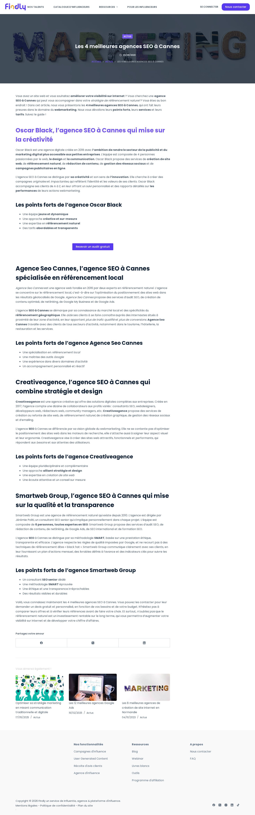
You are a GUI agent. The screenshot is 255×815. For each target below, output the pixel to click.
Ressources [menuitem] (107, 7)
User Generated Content (91, 759)
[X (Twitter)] (92, 642)
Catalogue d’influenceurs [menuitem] (71, 7)
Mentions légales (26, 805)
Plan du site (85, 805)
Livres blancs (140, 766)
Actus (127, 36)
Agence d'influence (87, 773)
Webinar (137, 759)
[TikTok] (238, 805)
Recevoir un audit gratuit (93, 246)
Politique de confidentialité (57, 805)
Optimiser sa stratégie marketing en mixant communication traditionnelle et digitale (38, 707)
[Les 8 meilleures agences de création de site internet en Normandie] (146, 687)
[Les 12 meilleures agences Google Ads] (93, 687)
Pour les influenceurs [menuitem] (142, 7)
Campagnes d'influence (90, 751)
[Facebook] (41, 642)
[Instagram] (226, 805)
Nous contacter (235, 7)
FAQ (193, 759)
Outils (135, 773)
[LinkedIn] (144, 642)
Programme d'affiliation (148, 780)
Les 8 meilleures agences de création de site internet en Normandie (141, 707)
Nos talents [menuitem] (35, 7)
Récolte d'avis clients (88, 766)
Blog (135, 751)
